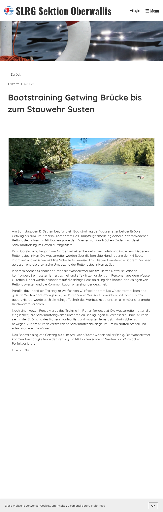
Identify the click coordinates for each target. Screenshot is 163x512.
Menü (154, 11)
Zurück (16, 74)
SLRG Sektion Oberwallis (63, 10)
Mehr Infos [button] (98, 505)
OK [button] (153, 505)
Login (136, 10)
